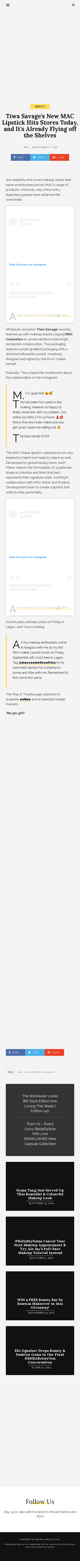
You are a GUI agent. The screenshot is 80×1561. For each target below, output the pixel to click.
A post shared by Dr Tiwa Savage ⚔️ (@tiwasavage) (48, 315)
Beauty (40, 106)
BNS (26, 147)
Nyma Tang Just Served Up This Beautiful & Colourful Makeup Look (40, 1194)
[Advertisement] (40, 53)
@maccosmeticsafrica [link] (37, 662)
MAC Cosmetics (32, 1072)
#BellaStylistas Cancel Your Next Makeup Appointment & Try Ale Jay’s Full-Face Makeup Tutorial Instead (40, 1247)
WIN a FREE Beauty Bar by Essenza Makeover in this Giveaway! (40, 1303)
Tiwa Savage (48, 1072)
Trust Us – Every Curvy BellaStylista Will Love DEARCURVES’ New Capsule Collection (40, 1134)
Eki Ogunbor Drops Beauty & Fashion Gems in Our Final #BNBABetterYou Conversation (40, 1356)
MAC (20, 1072)
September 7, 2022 (46, 147)
